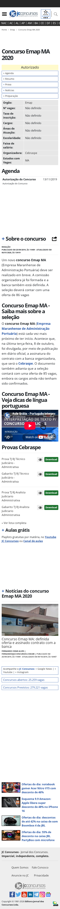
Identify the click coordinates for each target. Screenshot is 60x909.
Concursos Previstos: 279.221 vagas (25, 687)
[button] (40, 459)
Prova (7, 84)
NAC (4, 23)
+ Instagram (21, 672)
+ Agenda (8, 73)
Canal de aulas (33, 541)
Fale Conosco (40, 867)
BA (36, 23)
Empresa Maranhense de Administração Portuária (26, 328)
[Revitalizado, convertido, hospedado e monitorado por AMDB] (55, 903)
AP (23, 23)
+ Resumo (8, 78)
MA (27, 160)
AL (17, 23)
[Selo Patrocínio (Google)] (46, 13)
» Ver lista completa (14, 523)
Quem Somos (20, 867)
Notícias (8, 90)
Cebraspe (31, 153)
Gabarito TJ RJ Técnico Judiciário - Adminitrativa (15, 477)
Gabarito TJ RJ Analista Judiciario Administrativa (15, 511)
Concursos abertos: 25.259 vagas (23, 680)
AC (11, 23)
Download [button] (51, 459)
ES (54, 23)
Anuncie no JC (20, 875)
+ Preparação (10, 95)
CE (42, 23)
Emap (28, 102)
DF (48, 23)
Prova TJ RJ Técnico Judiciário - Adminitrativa (13, 463)
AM (30, 23)
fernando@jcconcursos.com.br (18, 654)
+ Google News (44, 668)
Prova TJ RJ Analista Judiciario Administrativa (14, 496)
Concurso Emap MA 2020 (29, 29)
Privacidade (41, 875)
